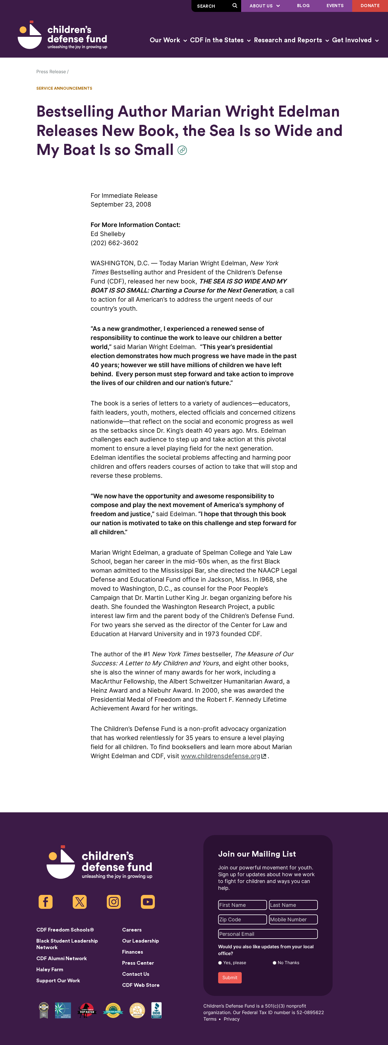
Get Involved (353, 40)
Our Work (166, 40)
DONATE (370, 6)
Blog (303, 6)
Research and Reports (289, 40)
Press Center (138, 963)
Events (335, 6)
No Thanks (288, 963)
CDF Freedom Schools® (65, 929)
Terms (209, 1019)
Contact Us (135, 974)
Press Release (51, 71)
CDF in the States (217, 40)
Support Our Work (58, 980)
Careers (132, 929)
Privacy (232, 1019)
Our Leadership (140, 940)
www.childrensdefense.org (220, 756)
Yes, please (234, 963)
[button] (184, 150)
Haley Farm (49, 969)
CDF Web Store (141, 985)
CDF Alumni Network (61, 958)
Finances (132, 951)
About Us (262, 6)
